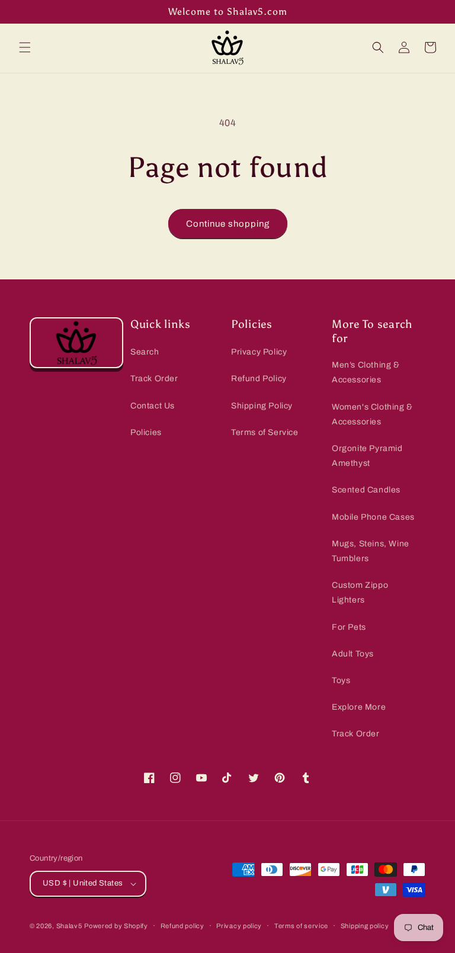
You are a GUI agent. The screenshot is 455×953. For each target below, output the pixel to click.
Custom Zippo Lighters (360, 592)
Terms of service (301, 925)
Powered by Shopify (116, 925)
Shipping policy (365, 925)
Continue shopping (228, 223)
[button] (25, 47)
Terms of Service (265, 432)
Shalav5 (69, 925)
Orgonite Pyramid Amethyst (367, 456)
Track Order (154, 378)
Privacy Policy (259, 351)
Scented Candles (366, 489)
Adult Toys (353, 653)
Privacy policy (239, 925)
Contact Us (152, 405)
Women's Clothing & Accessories (372, 414)
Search (144, 351)
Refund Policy (259, 378)
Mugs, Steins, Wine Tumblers (370, 551)
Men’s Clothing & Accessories (366, 372)
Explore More (359, 707)
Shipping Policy (262, 405)
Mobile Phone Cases (373, 517)
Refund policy (182, 925)
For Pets (349, 627)
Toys (341, 680)
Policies (146, 432)
